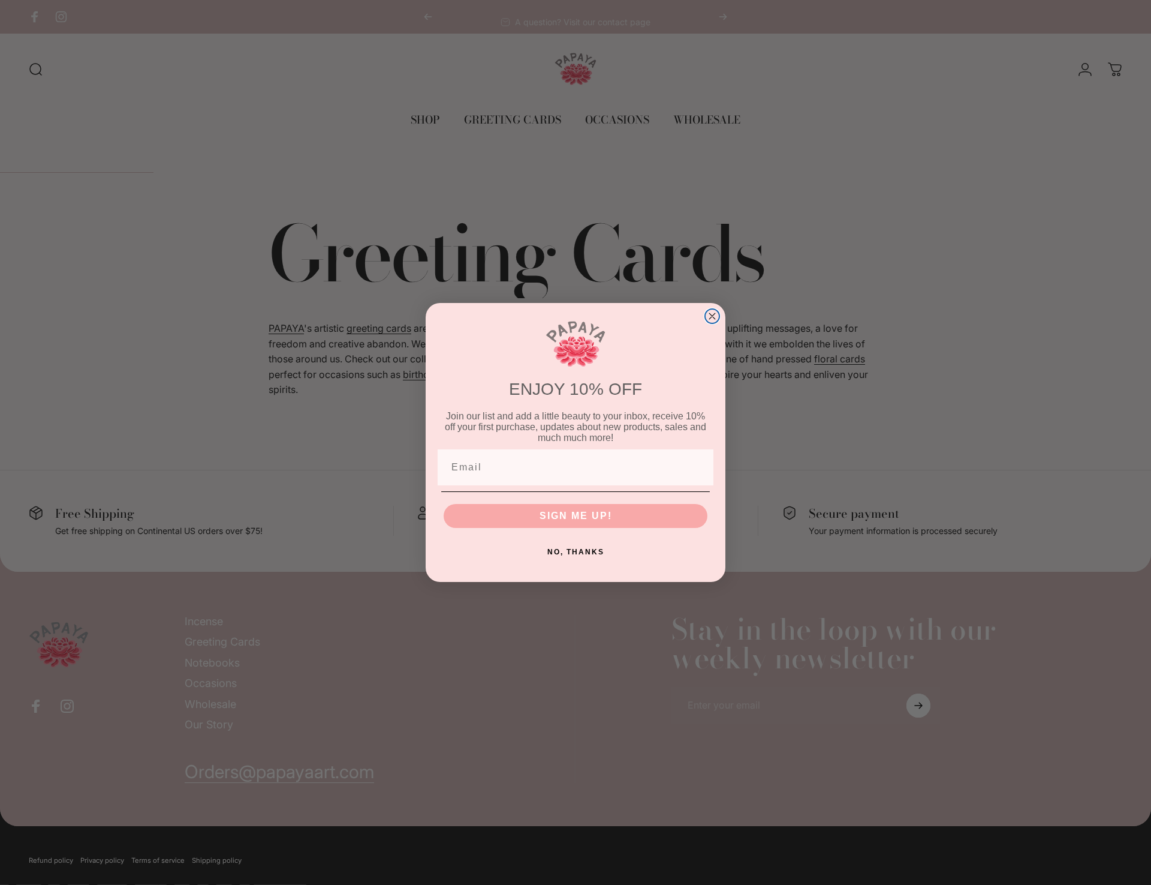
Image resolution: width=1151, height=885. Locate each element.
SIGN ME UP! (576, 516)
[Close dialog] (712, 316)
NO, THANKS (575, 552)
